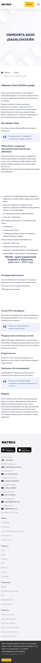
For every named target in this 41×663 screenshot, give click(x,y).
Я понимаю (6, 660)
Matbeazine (5, 610)
